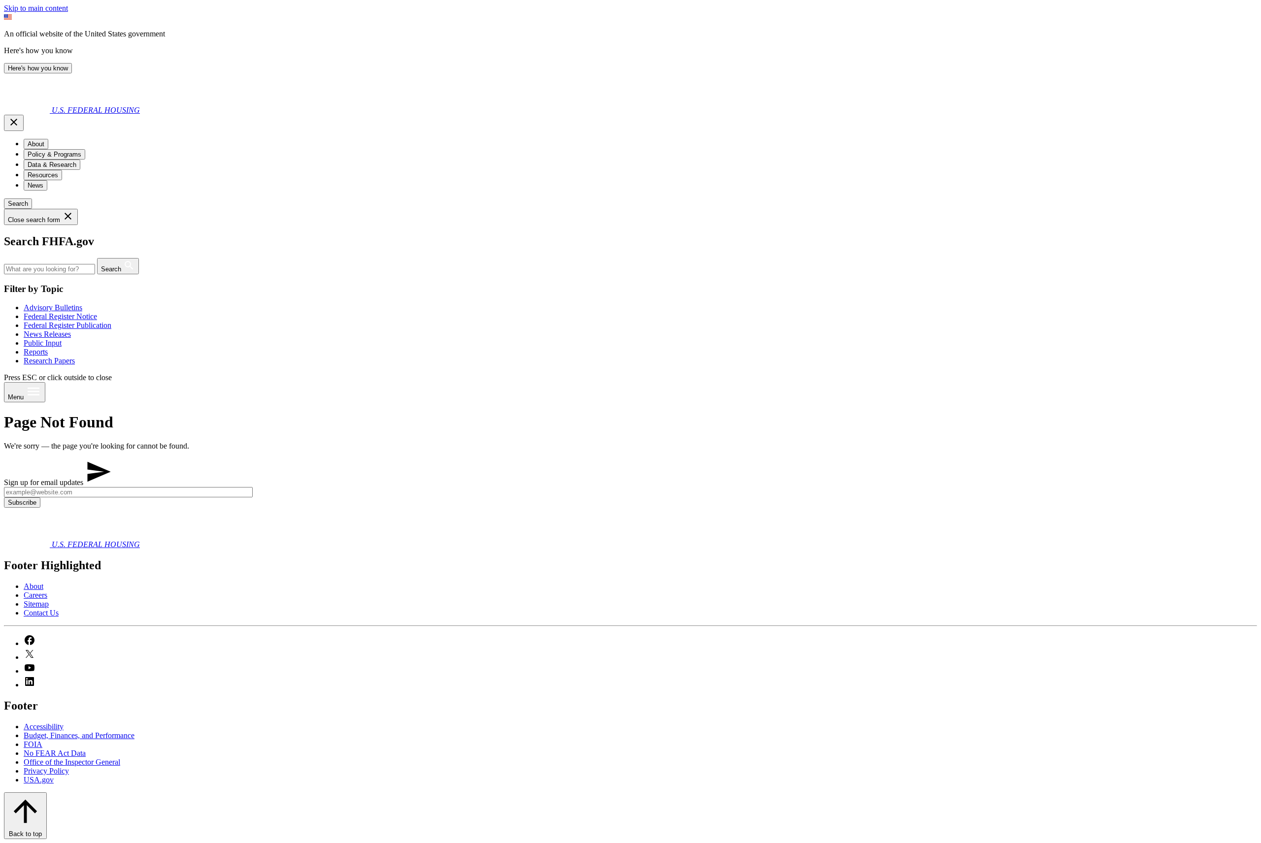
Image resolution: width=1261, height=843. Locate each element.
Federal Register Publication (67, 325)
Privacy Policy (46, 771)
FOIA (33, 744)
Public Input (43, 343)
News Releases (47, 334)
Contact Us (41, 613)
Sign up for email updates (44, 482)
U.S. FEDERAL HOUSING (96, 110)
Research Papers (49, 361)
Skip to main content (36, 8)
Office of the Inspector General (72, 762)
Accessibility (44, 726)
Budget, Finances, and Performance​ (79, 735)
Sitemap (36, 604)
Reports (36, 352)
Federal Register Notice (60, 316)
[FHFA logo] (28, 110)
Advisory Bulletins (53, 307)
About (33, 586)
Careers (35, 595)
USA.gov (39, 780)
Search (18, 203)
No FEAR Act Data (55, 753)
